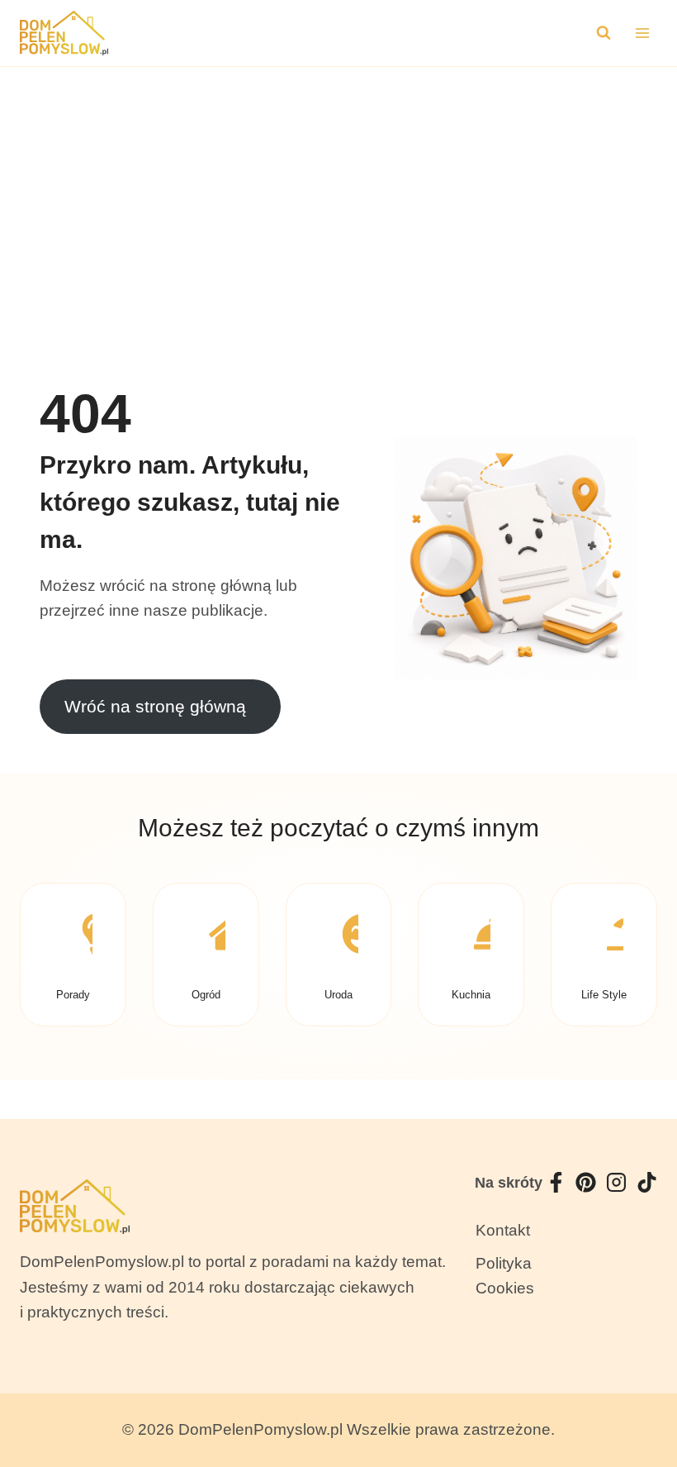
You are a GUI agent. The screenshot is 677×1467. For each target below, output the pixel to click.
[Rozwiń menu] (642, 32)
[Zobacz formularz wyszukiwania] (603, 33)
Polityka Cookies (505, 1276)
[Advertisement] (338, 191)
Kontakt (503, 1230)
